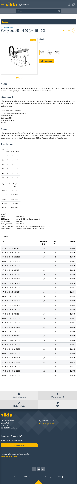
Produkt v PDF (48, 61)
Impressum (52, 477)
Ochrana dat (43, 477)
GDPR (60, 477)
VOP (25, 477)
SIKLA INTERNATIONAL (9, 456)
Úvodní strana (18, 477)
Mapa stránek (33, 477)
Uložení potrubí (8, 27)
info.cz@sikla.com (48, 424)
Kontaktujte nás (19, 445)
